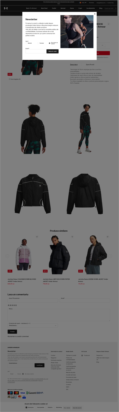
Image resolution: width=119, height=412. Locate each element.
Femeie (42, 43)
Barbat (30, 43)
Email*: (27, 48)
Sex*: (27, 41)
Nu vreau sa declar (54, 43)
